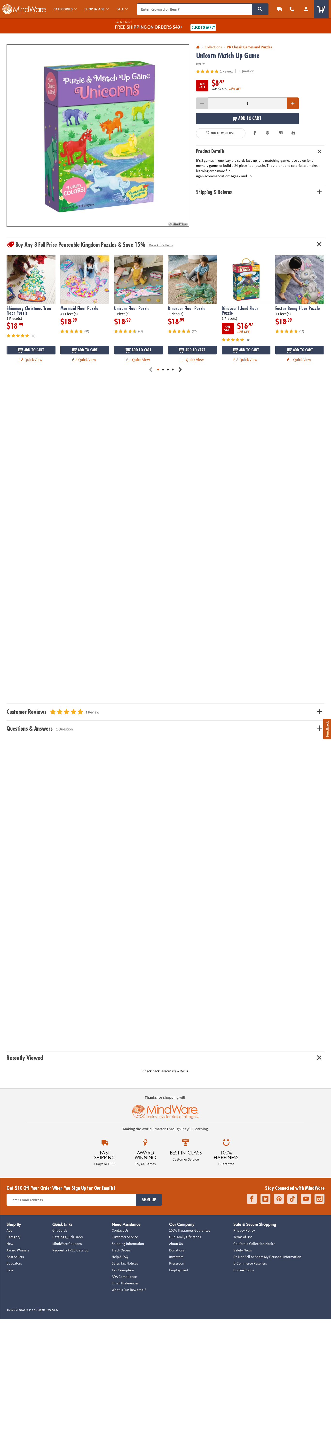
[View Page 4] (172, 370)
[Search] (260, 9)
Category (13, 1236)
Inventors (176, 1256)
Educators (14, 1263)
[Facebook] (252, 1199)
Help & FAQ (120, 1256)
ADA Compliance (124, 1276)
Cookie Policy (243, 1270)
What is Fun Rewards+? (129, 1289)
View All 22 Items (161, 245)
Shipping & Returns (214, 192)
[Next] (180, 370)
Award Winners (18, 1250)
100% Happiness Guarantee (189, 1230)
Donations (177, 1250)
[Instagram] (319, 1199)
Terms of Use (242, 1236)
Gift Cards (59, 1230)
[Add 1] (293, 103)
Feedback (326, 729)
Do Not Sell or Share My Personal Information (267, 1256)
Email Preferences (125, 1283)
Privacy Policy (244, 1230)
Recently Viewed (25, 1058)
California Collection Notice (254, 1243)
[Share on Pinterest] (267, 133)
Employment (178, 1270)
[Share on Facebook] (254, 133)
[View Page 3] (168, 370)
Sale (10, 1270)
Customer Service (125, 1236)
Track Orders (121, 1250)
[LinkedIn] (265, 1199)
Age (9, 1230)
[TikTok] (292, 1199)
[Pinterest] (279, 1199)
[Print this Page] (293, 133)
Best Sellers (15, 1256)
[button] (98, 136)
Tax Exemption (123, 1270)
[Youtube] (306, 1199)
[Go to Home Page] (198, 47)
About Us (176, 1243)
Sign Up (149, 1200)
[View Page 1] (158, 370)
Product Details (210, 151)
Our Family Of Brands (185, 1236)
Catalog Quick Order (67, 1236)
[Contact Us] (292, 9)
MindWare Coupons (67, 1243)
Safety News (242, 1250)
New (10, 1243)
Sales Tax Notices (125, 1263)
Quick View (33, 359)
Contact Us (120, 1230)
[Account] (306, 9)
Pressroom (177, 1263)
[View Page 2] (163, 370)
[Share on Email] (280, 133)
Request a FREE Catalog (70, 1250)
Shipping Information (128, 1243)
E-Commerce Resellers (250, 1263)
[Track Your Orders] (279, 9)
